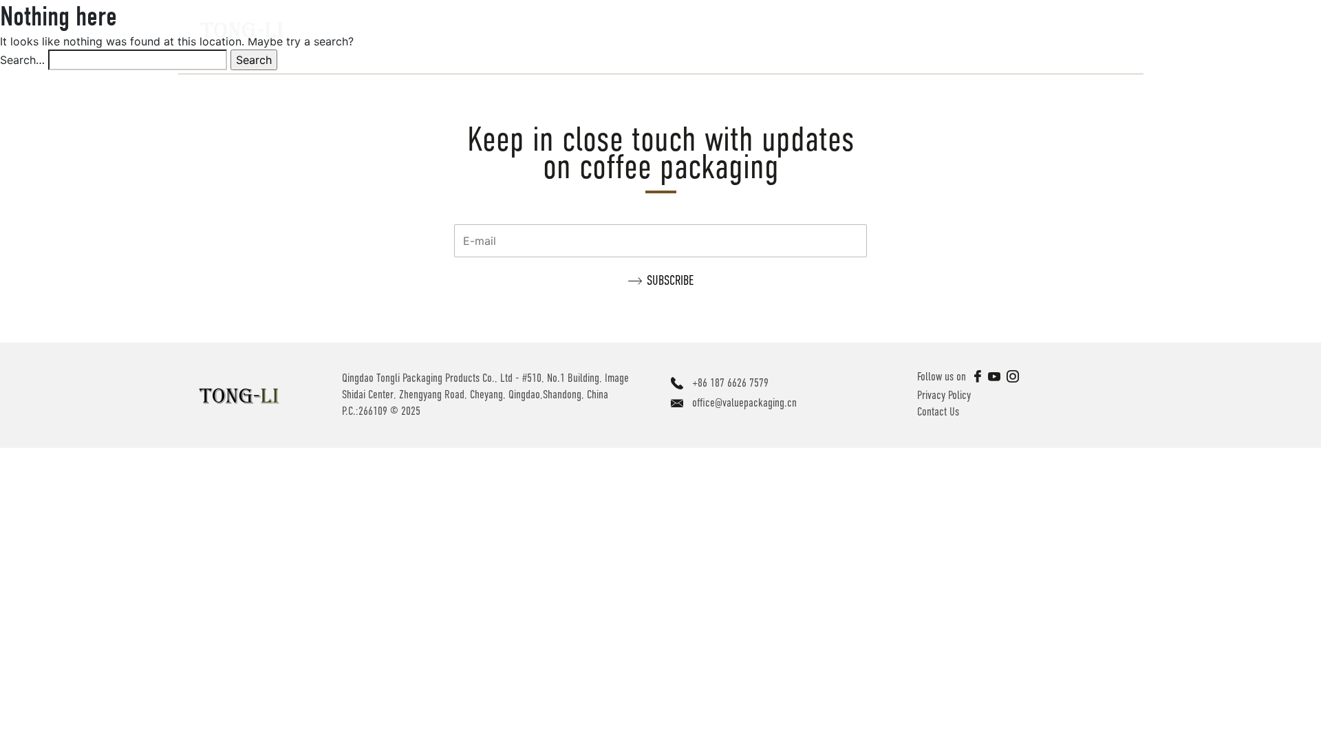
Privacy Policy (944, 395)
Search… (22, 60)
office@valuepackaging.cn (744, 402)
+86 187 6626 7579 (730, 382)
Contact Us (938, 411)
